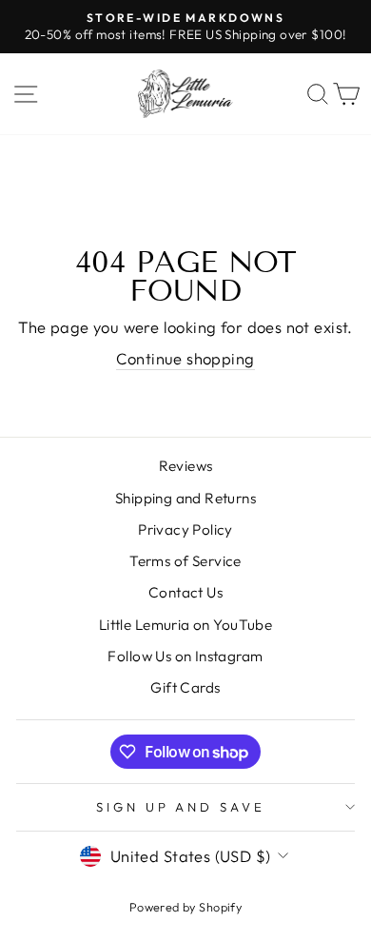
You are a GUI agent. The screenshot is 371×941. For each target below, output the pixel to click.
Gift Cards (185, 687)
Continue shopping (185, 358)
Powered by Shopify (185, 906)
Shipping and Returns (185, 498)
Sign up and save (181, 806)
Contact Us (185, 592)
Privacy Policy (185, 529)
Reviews (186, 466)
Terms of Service (185, 561)
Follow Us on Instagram (185, 656)
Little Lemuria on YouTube (185, 625)
